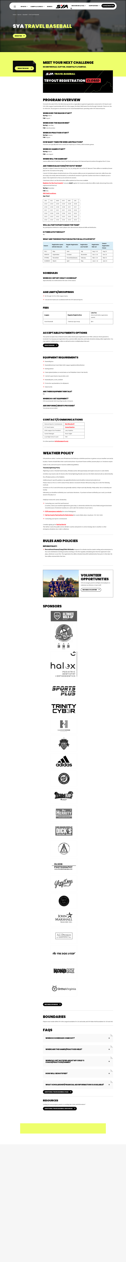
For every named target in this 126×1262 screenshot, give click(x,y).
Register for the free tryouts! (53, 183)
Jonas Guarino (70, 427)
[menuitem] (24, 6)
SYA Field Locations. (49, 193)
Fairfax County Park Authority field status (59, 515)
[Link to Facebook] (13, 1207)
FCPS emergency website (53, 511)
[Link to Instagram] (19, 1207)
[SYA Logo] (62, 6)
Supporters (107, 1255)
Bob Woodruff (69, 424)
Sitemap (113, 1255)
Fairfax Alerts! (61, 524)
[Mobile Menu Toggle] (15, 6)
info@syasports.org (61, 441)
